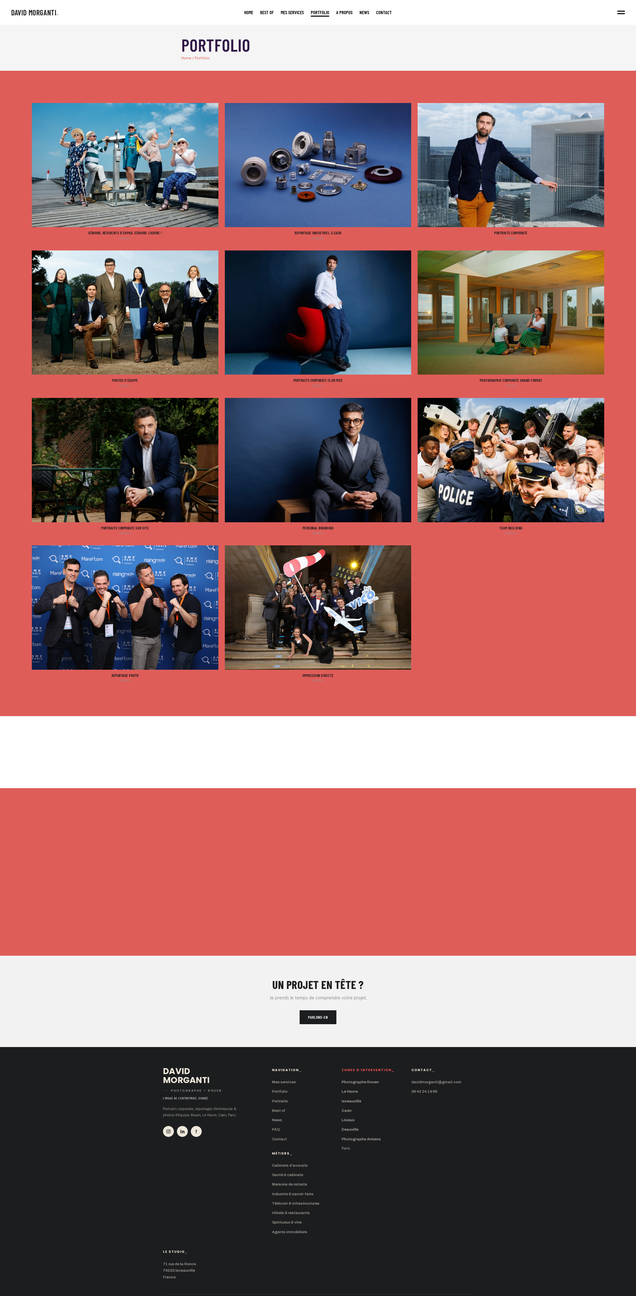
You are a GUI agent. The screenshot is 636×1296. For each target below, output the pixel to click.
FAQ (276, 1129)
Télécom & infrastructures (295, 1203)
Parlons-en (318, 1017)
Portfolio (279, 1091)
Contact (279, 1139)
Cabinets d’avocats (290, 1165)
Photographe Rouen (360, 1082)
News (277, 1120)
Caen (347, 1110)
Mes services (284, 1082)
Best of (278, 1110)
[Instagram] (168, 1131)
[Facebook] (196, 1131)
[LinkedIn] (182, 1131)
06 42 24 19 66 (424, 1091)
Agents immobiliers (289, 1232)
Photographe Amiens (361, 1139)
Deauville (350, 1129)
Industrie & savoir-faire (292, 1194)
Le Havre (350, 1091)
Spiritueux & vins (287, 1222)
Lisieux (348, 1120)
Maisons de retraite (289, 1184)
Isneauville (351, 1101)
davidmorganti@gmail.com (436, 1082)
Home (186, 58)
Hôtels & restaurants (291, 1213)
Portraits (280, 1101)
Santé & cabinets (287, 1175)
